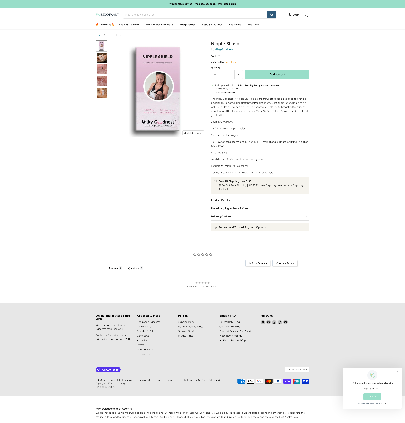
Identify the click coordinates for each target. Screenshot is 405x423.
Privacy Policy (185, 335)
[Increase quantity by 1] (239, 74)
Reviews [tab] (113, 268)
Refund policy (144, 354)
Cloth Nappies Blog (229, 326)
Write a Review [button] (286, 263)
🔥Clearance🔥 (105, 24)
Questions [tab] (133, 268)
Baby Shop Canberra (148, 321)
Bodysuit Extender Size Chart (235, 331)
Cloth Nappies (144, 326)
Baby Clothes (188, 24)
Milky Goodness (224, 49)
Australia (296, 369)
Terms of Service (146, 349)
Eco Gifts (253, 24)
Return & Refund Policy (190, 326)
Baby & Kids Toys (212, 24)
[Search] (271, 14)
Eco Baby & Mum (129, 24)
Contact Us (143, 335)
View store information (225, 93)
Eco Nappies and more (160, 24)
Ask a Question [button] (259, 263)
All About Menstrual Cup (232, 340)
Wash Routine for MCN (231, 335)
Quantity (215, 67)
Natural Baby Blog (229, 321)
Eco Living (235, 24)
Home (99, 35)
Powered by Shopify (105, 386)
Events (140, 344)
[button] (101, 46)
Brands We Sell (145, 331)
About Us (142, 340)
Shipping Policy (186, 321)
